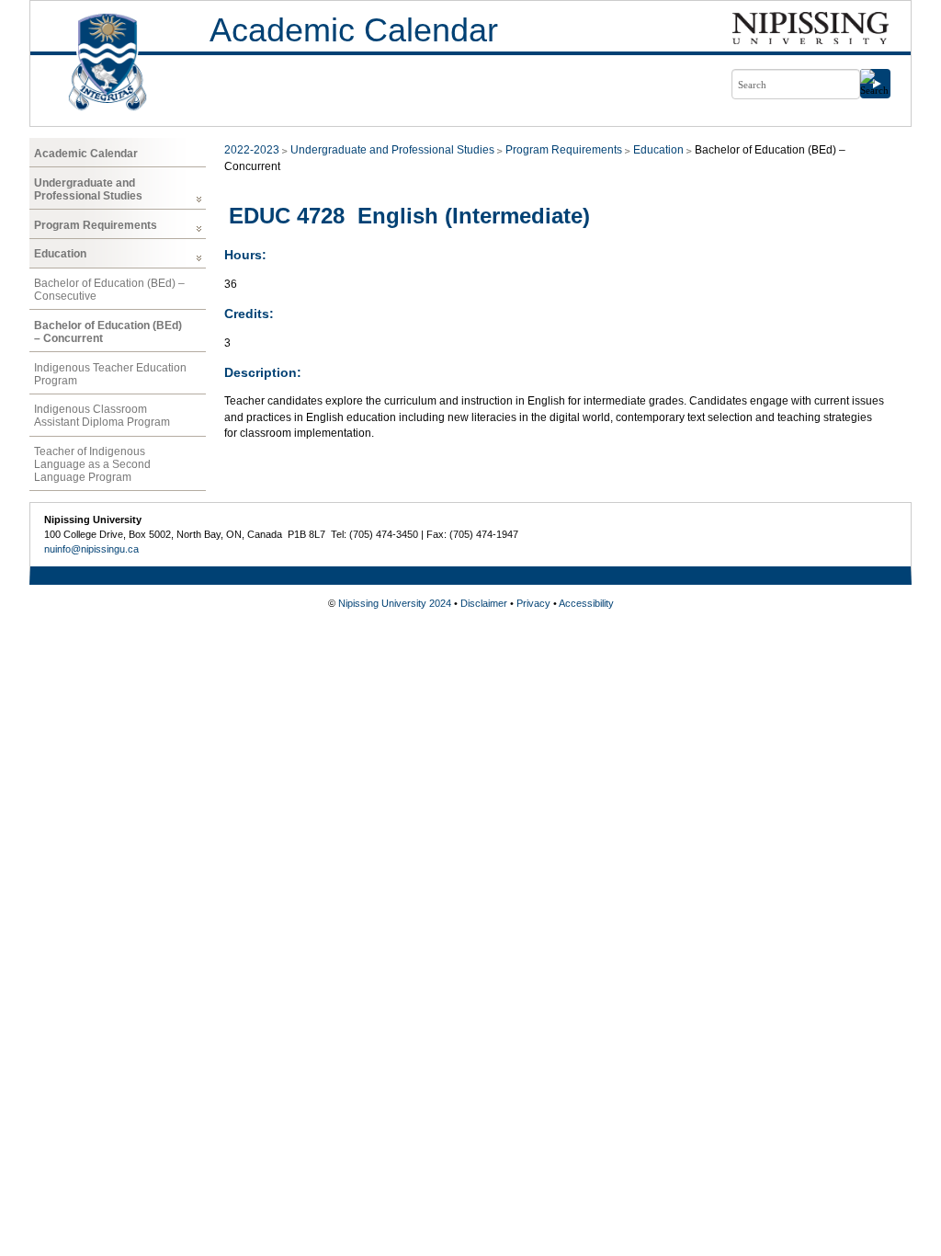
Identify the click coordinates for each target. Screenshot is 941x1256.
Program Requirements (95, 225)
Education (60, 253)
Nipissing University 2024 (394, 603)
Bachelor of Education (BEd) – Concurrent (108, 332)
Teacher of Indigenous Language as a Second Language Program (92, 464)
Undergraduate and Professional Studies (88, 189)
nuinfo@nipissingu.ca (91, 548)
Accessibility (586, 603)
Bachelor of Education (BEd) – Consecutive (109, 290)
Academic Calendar (354, 30)
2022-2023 (251, 149)
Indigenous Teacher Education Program (110, 374)
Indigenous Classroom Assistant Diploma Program (102, 415)
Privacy (533, 603)
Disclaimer (483, 603)
